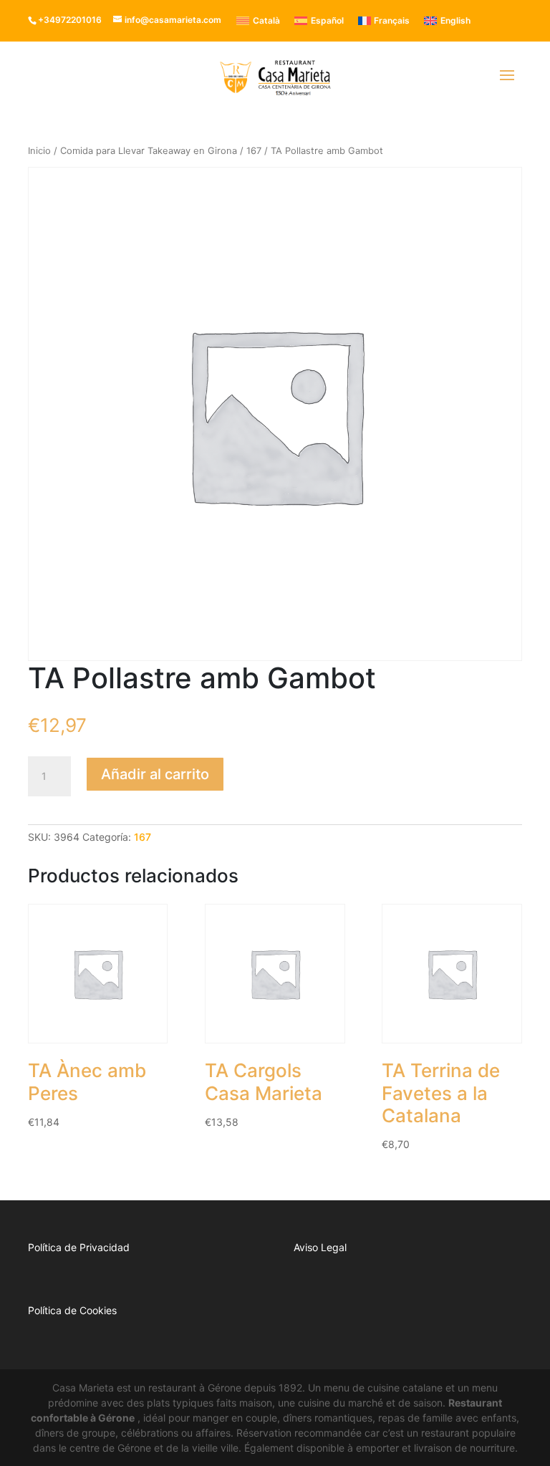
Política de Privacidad (79, 1247)
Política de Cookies (72, 1310)
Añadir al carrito (155, 774)
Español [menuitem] (327, 20)
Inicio (39, 150)
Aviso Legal (320, 1247)
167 (253, 150)
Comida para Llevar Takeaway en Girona (148, 150)
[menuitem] (258, 20)
